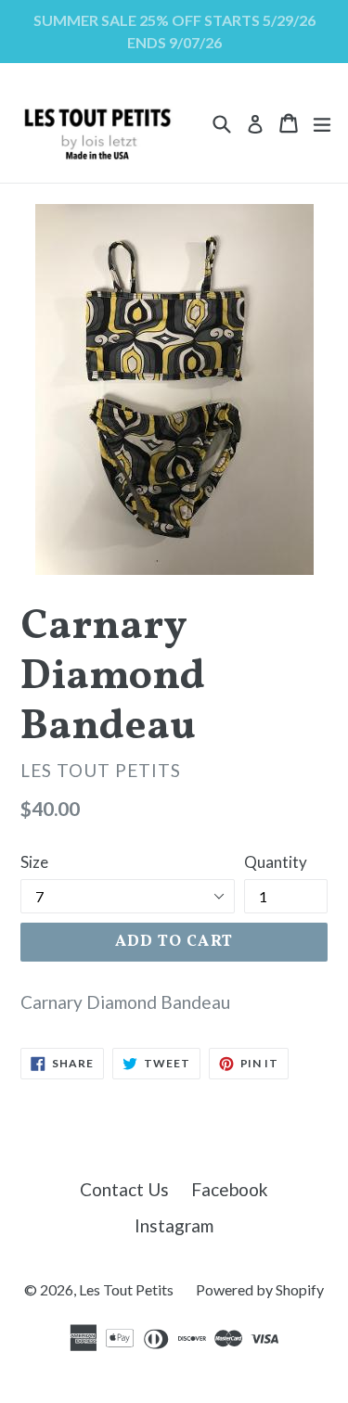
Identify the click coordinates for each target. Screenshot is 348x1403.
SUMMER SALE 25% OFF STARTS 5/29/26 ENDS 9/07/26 (174, 31)
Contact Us (124, 1189)
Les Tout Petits (126, 1289)
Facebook (229, 1189)
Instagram (174, 1225)
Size (34, 862)
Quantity (275, 862)
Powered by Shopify (260, 1289)
